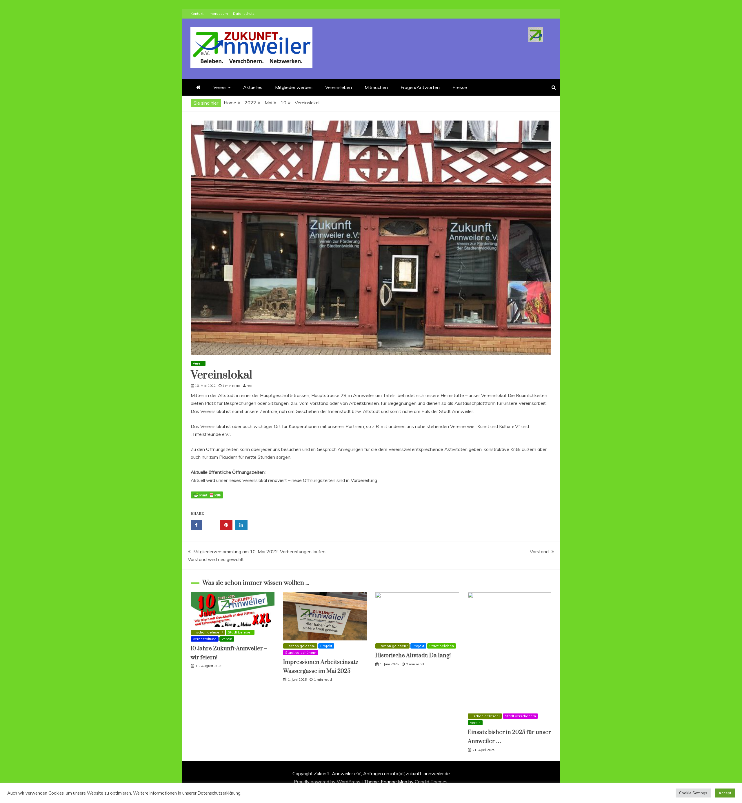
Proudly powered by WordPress (327, 781)
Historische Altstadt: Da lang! (413, 655)
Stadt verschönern (300, 652)
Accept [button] (725, 793)
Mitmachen (376, 87)
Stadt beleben (240, 632)
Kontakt (196, 13)
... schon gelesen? (208, 632)
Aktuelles (252, 87)
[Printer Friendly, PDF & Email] (207, 498)
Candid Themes (431, 781)
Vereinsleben (338, 87)
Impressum (218, 13)
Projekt (326, 646)
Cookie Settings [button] (693, 793)
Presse (459, 87)
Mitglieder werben (293, 87)
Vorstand (539, 551)
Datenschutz (243, 13)
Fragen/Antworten (420, 87)
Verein (219, 87)
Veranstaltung (205, 639)
